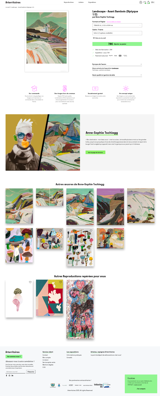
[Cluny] (59, 385)
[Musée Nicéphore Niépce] (87, 385)
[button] (145, 2)
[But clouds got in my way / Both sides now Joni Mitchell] (49, 298)
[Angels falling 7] (19, 298)
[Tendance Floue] (78, 385)
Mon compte (47, 357)
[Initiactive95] (102, 385)
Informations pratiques (74, 355)
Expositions (92, 2)
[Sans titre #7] (110, 238)
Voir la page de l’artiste (95, 152)
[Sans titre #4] (19, 245)
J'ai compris (141, 389)
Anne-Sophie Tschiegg (105, 17)
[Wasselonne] (53, 385)
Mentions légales (48, 365)
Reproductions (69, 2)
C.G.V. (44, 367)
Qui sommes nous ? (14, 356)
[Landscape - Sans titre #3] (80, 206)
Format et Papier (106, 22)
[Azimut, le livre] (71, 385)
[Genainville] (64, 385)
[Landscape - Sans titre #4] (110, 206)
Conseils (69, 357)
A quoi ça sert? (138, 384)
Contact (45, 355)
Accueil (8, 7)
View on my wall (100, 38)
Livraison (45, 360)
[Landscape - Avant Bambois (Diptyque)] (49, 197)
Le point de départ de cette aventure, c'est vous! (106, 355)
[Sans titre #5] (49, 238)
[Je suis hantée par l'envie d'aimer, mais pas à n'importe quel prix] (80, 309)
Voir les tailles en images (114, 21)
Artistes (81, 2)
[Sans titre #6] (80, 247)
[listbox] (117, 33)
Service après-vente (49, 362)
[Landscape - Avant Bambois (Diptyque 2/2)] (19, 205)
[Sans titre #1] (140, 205)
